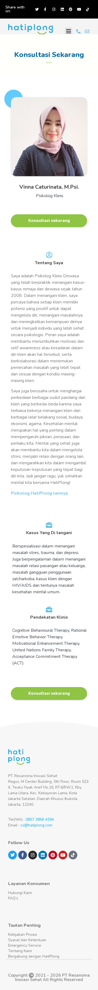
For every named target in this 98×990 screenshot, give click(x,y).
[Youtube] (78, 9)
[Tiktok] (87, 9)
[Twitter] (36, 9)
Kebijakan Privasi (22, 934)
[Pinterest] (70, 9)
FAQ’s (13, 898)
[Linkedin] (62, 9)
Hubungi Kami (20, 892)
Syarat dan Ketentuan (27, 940)
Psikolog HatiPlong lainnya (39, 493)
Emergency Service (24, 945)
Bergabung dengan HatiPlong (33, 956)
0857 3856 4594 (40, 819)
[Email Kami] (87, 31)
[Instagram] (53, 9)
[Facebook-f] (45, 9)
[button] (68, 31)
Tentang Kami (20, 950)
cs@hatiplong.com (36, 825)
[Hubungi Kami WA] (78, 31)
